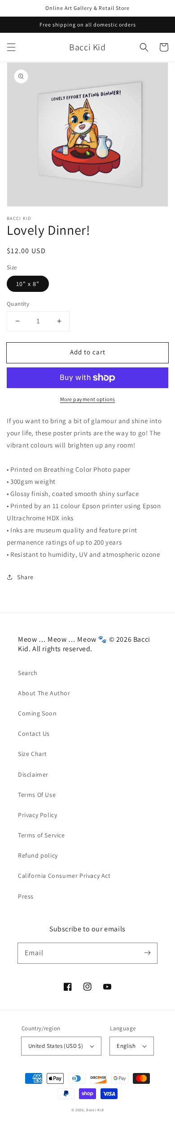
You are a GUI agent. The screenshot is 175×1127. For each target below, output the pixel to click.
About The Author (44, 693)
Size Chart (32, 754)
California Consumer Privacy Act (64, 876)
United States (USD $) (55, 1046)
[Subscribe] (147, 953)
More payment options (87, 399)
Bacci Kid (95, 1109)
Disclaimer (33, 774)
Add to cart (87, 352)
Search (28, 673)
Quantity (18, 304)
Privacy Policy (37, 815)
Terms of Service (41, 835)
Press (26, 896)
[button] (11, 47)
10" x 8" (27, 284)
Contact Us (34, 733)
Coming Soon (37, 713)
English (126, 1046)
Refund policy (38, 855)
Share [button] (25, 577)
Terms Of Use (37, 795)
